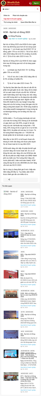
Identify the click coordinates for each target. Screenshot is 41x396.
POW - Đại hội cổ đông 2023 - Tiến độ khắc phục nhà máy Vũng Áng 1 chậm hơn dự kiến (28, 356)
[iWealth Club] (10, 3)
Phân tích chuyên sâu (20, 15)
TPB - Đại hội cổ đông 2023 (28, 315)
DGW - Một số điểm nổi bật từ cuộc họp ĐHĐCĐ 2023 (28, 295)
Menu (7, 9)
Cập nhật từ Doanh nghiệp (13, 19)
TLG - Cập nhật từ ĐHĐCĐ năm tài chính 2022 (28, 234)
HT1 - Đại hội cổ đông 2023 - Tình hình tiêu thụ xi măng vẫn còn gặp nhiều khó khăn (28, 378)
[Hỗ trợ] (30, 3)
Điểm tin (7, 15)
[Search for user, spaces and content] (37, 9)
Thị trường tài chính (10, 22)
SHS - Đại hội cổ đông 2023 (28, 214)
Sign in (36, 3)
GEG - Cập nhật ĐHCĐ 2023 (28, 255)
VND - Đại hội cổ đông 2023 (28, 195)
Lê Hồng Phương (14, 36)
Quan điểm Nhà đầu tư (28, 22)
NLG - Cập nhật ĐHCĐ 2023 (28, 274)
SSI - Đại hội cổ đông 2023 (27, 334)
